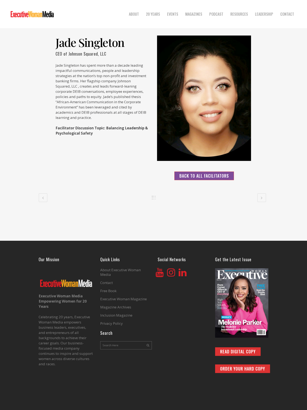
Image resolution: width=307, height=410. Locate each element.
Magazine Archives (115, 307)
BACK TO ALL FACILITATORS (204, 176)
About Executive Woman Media (120, 272)
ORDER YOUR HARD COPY (242, 368)
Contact (106, 282)
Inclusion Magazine (116, 315)
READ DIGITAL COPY (238, 351)
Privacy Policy (111, 323)
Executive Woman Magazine (123, 299)
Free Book (108, 291)
